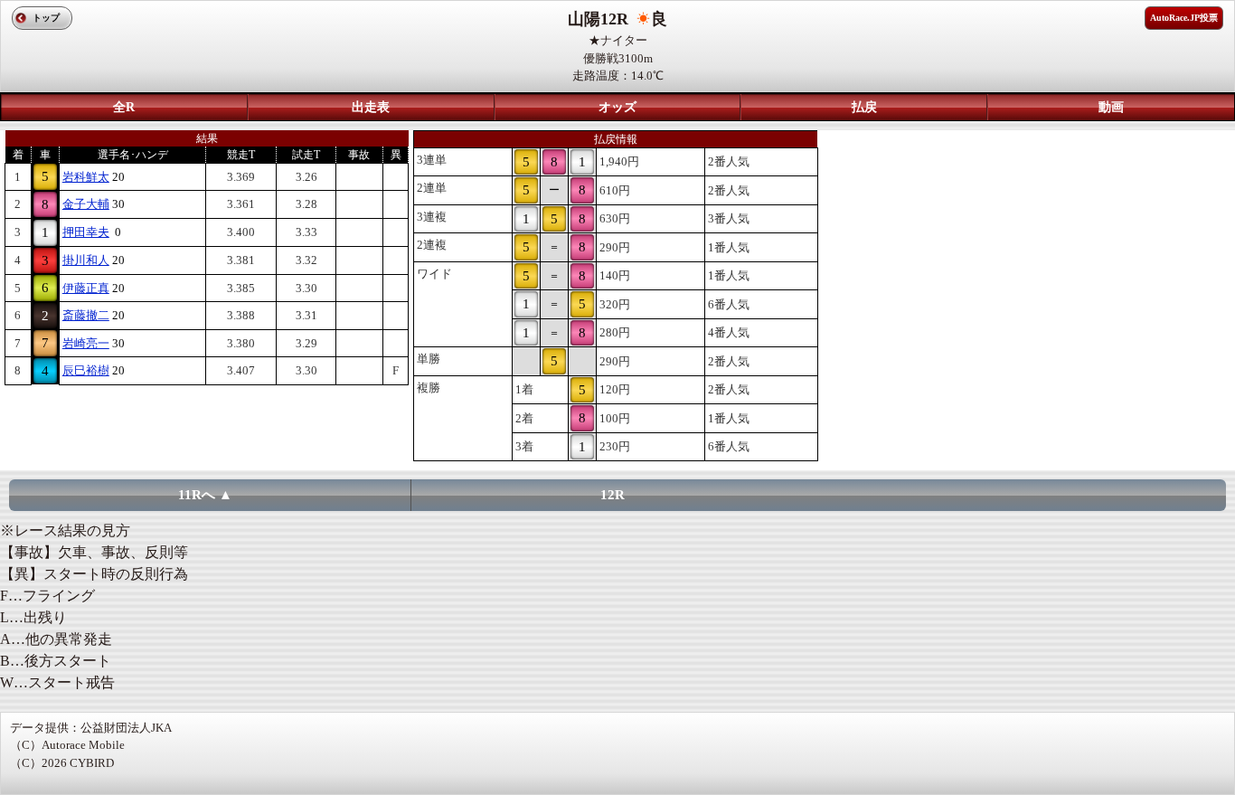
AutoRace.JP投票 (1184, 18)
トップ (46, 18)
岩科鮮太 (85, 177)
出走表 (371, 107)
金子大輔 (85, 204)
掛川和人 (85, 260)
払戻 (864, 107)
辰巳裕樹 (85, 370)
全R (124, 107)
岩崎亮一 (85, 343)
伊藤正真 (85, 288)
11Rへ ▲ (205, 494)
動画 (1111, 107)
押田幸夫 (85, 232)
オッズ (617, 107)
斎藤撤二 (85, 315)
